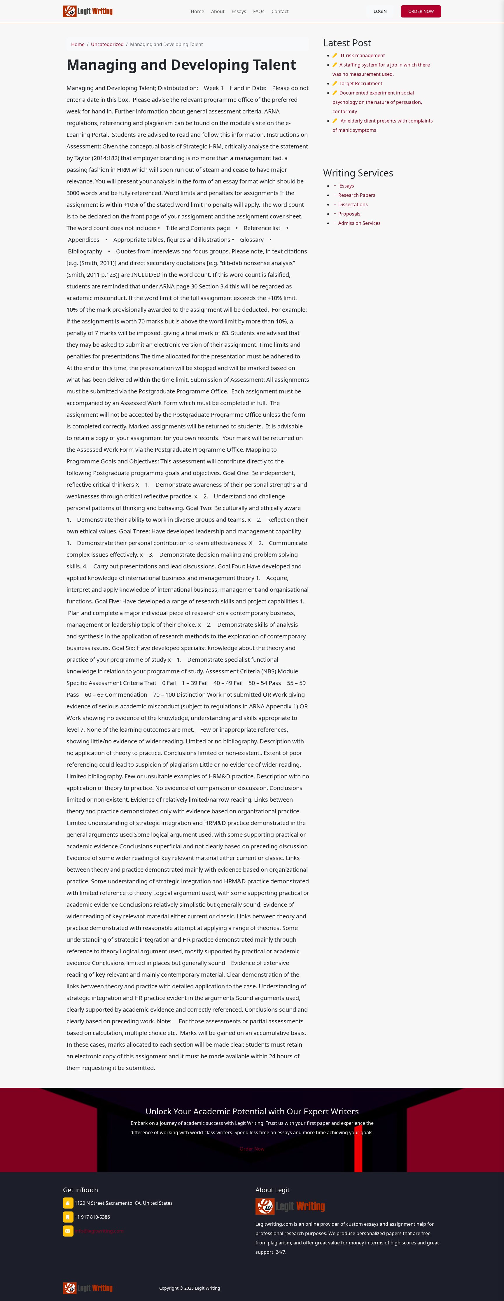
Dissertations (353, 204)
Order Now (252, 1149)
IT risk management (363, 55)
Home (197, 11)
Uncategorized (107, 44)
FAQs (259, 11)
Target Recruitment (361, 83)
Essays (239, 11)
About (218, 11)
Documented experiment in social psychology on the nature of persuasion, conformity (377, 102)
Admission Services (359, 223)
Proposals (349, 214)
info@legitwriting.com (99, 1231)
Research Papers (356, 195)
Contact (280, 11)
